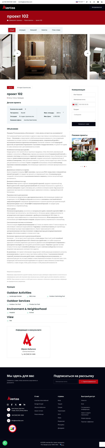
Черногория (61, 411)
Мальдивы (61, 425)
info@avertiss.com (26, 2)
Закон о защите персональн (86, 414)
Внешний (33, 30)
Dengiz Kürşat (38, 404)
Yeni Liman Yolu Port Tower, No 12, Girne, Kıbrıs (19, 409)
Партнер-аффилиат (87, 422)
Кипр (59, 400)
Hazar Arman (38, 411)
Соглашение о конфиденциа (85, 408)
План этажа (56, 30)
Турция (60, 404)
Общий (11, 30)
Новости (83, 400)
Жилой (10, 87)
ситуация (22, 30)
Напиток (44, 30)
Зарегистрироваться (89, 382)
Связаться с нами (83, 124)
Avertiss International (41, 400)
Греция (60, 407)
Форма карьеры (86, 418)
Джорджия (61, 428)
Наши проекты (28, 20)
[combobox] (75, 105)
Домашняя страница (15, 20)
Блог (82, 404)
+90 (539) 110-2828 (29, 354)
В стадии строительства (24, 87)
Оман (59, 418)
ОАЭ (59, 414)
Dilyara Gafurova (28, 349)
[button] (82, 166)
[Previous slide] (17, 53)
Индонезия (61, 421)
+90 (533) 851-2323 (10, 2)
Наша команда (38, 414)
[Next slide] (87, 53)
